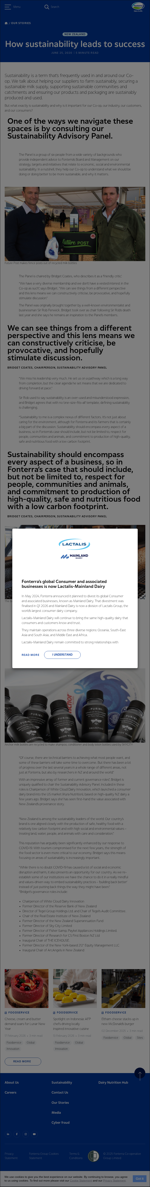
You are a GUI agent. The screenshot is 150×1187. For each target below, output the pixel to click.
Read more (30, 655)
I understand (62, 654)
